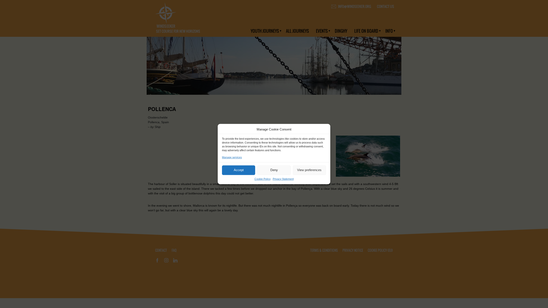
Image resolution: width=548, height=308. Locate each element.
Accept (239, 170)
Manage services (232, 157)
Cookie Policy (263, 179)
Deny (274, 170)
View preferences (309, 170)
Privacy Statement (283, 179)
